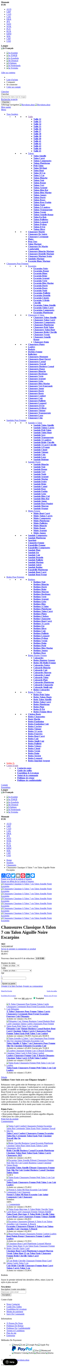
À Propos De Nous (14, 1323)
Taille (30, 117)
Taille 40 (37, 139)
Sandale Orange (40, 508)
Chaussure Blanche (37, 371)
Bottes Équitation (36, 721)
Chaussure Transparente (39, 413)
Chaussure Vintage (36, 410)
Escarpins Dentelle (41, 295)
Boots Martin (34, 719)
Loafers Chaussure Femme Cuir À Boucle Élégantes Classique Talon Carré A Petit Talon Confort (30, 1056)
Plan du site (11, 1333)
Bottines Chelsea (41, 616)
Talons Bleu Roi (40, 190)
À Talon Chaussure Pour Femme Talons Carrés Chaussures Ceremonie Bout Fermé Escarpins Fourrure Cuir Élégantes (28, 1013)
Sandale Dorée (34, 462)
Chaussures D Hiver (37, 408)
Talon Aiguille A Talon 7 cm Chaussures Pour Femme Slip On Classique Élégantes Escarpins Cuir (30, 1044)
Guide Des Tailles (14, 1307)
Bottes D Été (39, 709)
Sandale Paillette (35, 560)
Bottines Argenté (41, 599)
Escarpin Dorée (40, 285)
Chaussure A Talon (36, 315)
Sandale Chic (39, 454)
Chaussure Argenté (37, 379)
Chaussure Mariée (36, 232)
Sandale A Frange (41, 447)
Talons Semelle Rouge (43, 214)
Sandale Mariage (36, 562)
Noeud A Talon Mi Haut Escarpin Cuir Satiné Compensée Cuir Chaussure (27, 1195)
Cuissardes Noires (41, 665)
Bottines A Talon (41, 606)
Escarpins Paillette (41, 293)
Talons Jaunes (39, 195)
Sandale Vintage (40, 452)
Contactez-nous (24, 768)
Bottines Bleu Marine (43, 648)
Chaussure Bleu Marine (39, 383)
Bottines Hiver (40, 628)
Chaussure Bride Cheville (45, 332)
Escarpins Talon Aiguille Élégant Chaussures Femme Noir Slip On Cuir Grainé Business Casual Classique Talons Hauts (30, 1170)
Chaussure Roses (36, 393)
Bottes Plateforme (41, 704)
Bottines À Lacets (41, 623)
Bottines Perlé (39, 645)
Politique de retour (25, 778)
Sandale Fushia (40, 491)
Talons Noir (38, 180)
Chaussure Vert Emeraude (40, 386)
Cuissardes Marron (42, 672)
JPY (8, 21)
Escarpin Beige (40, 276)
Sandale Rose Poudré (43, 503)
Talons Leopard (40, 222)
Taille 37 (37, 131)
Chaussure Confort (37, 396)
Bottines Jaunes (40, 650)
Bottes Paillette (35, 743)
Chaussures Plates (36, 344)
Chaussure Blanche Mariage (41, 251)
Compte (4, 785)
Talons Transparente (42, 210)
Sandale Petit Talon (42, 430)
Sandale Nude (39, 474)
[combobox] (13, 96)
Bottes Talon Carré (42, 702)
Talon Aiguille (39, 156)
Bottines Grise (39, 601)
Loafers (31, 347)
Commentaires (7, 1121)
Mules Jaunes (39, 533)
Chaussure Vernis (41, 334)
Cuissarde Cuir (40, 670)
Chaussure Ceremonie (38, 236)
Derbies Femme (35, 352)
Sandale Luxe (39, 457)
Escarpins (32, 266)
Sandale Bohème (41, 459)
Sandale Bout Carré (37, 572)
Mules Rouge (39, 528)
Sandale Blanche (41, 464)
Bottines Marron (41, 592)
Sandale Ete (33, 552)
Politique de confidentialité (29, 780)
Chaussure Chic (35, 418)
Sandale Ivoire (40, 481)
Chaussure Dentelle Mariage (41, 254)
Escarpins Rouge (41, 271)
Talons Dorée (39, 197)
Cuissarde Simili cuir (42, 687)
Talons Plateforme (41, 163)
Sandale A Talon (35, 423)
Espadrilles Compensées (39, 548)
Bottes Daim (33, 753)
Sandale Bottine (35, 567)
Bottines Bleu (39, 604)
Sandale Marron (41, 506)
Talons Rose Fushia (42, 202)
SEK (8, 36)
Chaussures (11, 865)
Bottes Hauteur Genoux (44, 660)
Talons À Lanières (41, 207)
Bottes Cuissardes (41, 690)
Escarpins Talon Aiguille (44, 305)
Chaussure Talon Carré (44, 320)
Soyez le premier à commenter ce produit (18, 949)
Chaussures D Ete (36, 405)
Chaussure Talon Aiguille (45, 317)
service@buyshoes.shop (19, 1360)
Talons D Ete (39, 227)
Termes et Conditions (15, 1330)
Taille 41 (37, 141)
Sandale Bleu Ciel (41, 496)
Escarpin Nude (40, 290)
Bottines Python (40, 638)
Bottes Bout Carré (36, 736)
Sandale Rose (39, 489)
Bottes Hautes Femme (37, 655)
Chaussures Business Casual (41, 366)
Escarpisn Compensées (43, 310)
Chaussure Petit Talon (43, 327)
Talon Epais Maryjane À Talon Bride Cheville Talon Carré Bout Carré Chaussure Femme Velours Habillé (30, 1215)
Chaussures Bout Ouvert (39, 359)
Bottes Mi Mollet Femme (44, 663)
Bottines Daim (39, 643)
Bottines (31, 579)
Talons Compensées (42, 161)
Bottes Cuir (33, 739)
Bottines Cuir (39, 631)
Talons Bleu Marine (42, 192)
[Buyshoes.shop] (35, 105)
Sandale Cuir (34, 555)
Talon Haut (38, 170)
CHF (8, 39)
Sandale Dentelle (35, 557)
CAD (8, 14)
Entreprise (10, 1335)
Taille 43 (37, 146)
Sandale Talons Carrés (43, 428)
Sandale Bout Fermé (37, 574)
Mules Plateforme (41, 521)
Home (9, 860)
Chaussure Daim (41, 342)
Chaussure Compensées (44, 322)
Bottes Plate (38, 707)
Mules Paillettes (40, 523)
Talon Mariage (35, 244)
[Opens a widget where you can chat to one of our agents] (10, 1362)
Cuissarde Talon (40, 677)
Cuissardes (38, 658)
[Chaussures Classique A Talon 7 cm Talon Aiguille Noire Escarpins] (29, 886)
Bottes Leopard (35, 758)
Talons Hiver (39, 229)
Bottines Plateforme (42, 609)
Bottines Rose (39, 653)
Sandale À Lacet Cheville (45, 445)
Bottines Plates (40, 614)
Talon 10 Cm (39, 173)
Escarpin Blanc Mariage (39, 261)
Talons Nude (39, 205)
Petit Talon (38, 165)
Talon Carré (39, 158)
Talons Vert (38, 185)
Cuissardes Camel (41, 675)
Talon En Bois (39, 217)
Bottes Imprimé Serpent (39, 761)
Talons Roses (39, 200)
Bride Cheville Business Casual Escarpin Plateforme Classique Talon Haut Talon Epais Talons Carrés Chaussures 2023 (30, 1153)
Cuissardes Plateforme (43, 682)
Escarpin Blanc (40, 273)
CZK (8, 17)
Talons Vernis (39, 212)
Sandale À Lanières (42, 440)
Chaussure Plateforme (43, 325)
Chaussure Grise (35, 381)
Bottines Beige (39, 589)
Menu (3, 109)
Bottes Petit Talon (41, 694)
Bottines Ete (39, 626)
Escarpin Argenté (41, 278)
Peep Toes (32, 241)
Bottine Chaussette (42, 619)
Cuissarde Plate (40, 680)
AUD (8, 9)
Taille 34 (37, 124)
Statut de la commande (27, 775)
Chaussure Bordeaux (37, 374)
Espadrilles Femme (36, 545)
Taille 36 (37, 129)
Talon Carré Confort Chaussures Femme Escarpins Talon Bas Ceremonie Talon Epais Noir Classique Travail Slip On (30, 1135)
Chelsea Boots (34, 714)
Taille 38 (37, 134)
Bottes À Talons (35, 692)
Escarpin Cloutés (41, 298)
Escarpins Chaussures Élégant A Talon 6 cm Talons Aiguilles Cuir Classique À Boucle (29, 1227)
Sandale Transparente (43, 437)
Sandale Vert (39, 472)
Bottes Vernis (34, 751)
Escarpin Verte (40, 281)
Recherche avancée (9, 99)
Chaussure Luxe (35, 415)
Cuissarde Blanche (42, 667)
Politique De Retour (14, 1326)
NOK (8, 26)
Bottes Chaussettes (36, 716)
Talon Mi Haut (40, 168)
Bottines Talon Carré (43, 611)
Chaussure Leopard (37, 403)
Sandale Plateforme (37, 538)
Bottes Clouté (34, 748)
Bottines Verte (39, 596)
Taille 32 (37, 119)
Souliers (9, 862)
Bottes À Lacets (35, 731)
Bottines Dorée (40, 587)
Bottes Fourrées (35, 734)
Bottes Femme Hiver (42, 712)
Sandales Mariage (36, 259)
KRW (8, 34)
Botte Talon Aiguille (42, 699)
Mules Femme (34, 511)
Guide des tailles (24, 770)
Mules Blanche (40, 525)
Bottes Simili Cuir (36, 741)
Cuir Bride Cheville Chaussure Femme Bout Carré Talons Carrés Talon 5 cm (29, 1266)
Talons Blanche (40, 178)
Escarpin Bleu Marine (43, 283)
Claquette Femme (36, 543)
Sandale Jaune (40, 501)
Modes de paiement (14, 1311)
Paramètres (5, 787)
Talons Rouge (39, 183)
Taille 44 (37, 148)
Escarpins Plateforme (43, 312)
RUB (8, 31)
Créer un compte (13, 87)
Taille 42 (37, 143)
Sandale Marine (40, 479)
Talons (31, 153)
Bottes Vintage (34, 729)
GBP (8, 12)
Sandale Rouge (40, 469)
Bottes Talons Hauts (42, 697)
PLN (8, 29)
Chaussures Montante (38, 356)
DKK (8, 19)
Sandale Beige (39, 484)
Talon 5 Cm (38, 175)
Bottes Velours (34, 746)
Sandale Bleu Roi (41, 499)
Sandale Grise (39, 494)
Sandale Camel (40, 486)
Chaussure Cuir (35, 398)
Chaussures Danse (36, 369)
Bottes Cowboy (35, 726)
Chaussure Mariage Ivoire (40, 256)
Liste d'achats (12, 79)
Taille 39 (37, 136)
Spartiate (32, 540)
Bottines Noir (39, 582)
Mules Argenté (40, 530)
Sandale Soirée (35, 565)
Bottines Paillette (41, 633)
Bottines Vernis (40, 641)
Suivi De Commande (15, 1314)
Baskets (31, 349)
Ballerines (32, 354)
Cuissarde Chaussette (43, 685)
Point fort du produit (9, 1119)
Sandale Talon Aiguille (43, 425)
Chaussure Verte (35, 376)
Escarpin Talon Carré (43, 308)
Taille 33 (37, 121)
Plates (30, 239)
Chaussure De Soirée (37, 234)
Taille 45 (37, 151)
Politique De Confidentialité (18, 1328)
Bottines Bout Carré (42, 621)
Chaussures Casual (37, 361)
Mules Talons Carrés (42, 516)
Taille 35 (37, 126)
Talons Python (40, 224)
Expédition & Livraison (28, 773)
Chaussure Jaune (36, 388)
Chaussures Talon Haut (44, 330)
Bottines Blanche (41, 584)
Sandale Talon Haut (42, 432)
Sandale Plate (34, 550)
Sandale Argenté (41, 476)
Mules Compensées (42, 518)
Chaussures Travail (37, 364)
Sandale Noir (39, 467)
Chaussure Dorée (36, 391)
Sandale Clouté (40, 450)
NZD (8, 24)
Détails (4, 1077)
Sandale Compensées (37, 535)
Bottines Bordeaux (41, 594)
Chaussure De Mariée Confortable (38, 247)
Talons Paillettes (40, 219)
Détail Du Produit (6, 991)
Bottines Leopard (41, 636)
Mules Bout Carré (41, 513)
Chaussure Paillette (37, 401)
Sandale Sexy (39, 435)
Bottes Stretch (34, 756)
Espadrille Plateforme (38, 570)
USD (8, 41)
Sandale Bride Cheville (43, 442)
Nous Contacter (13, 1304)
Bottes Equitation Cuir (38, 724)
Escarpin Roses (40, 288)
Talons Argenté (40, 188)
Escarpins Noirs (40, 268)
